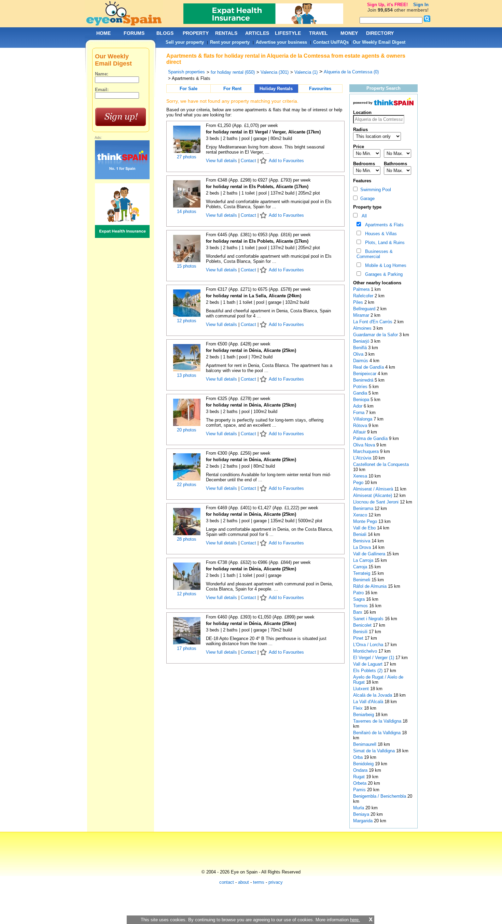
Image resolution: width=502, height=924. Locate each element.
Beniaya (362, 814)
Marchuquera (366, 451)
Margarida (363, 820)
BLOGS (164, 33)
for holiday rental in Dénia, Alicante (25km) (251, 350)
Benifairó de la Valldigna (377, 732)
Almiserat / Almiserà (373, 489)
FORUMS (134, 33)
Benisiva (362, 540)
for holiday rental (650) (233, 72)
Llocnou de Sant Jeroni (376, 501)
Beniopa (362, 399)
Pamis (360, 789)
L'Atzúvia (363, 457)
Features (362, 180)
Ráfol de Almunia (370, 586)
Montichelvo (365, 651)
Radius (360, 129)
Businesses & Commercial (375, 254)
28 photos (186, 539)
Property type (367, 207)
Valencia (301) (275, 72)
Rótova (360, 425)
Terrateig (362, 573)
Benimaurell (365, 744)
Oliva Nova (364, 444)
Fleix (358, 708)
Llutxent (361, 688)
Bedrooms (364, 163)
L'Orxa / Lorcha (369, 644)
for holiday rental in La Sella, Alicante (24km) (253, 295)
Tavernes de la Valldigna (378, 721)
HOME (103, 33)
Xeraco (360, 514)
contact (226, 882)
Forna (359, 412)
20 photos (186, 429)
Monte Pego (365, 521)
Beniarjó (362, 341)
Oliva (359, 354)
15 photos (186, 266)
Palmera (362, 289)
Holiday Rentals (276, 88)
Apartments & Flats (383, 224)
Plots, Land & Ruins (383, 242)
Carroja (360, 566)
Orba (358, 757)
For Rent (232, 88)
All (363, 215)
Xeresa (360, 476)
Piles (358, 302)
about (243, 882)
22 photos (186, 484)
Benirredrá (364, 380)
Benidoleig (364, 763)
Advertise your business (281, 42)
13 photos (186, 375)
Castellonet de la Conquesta (381, 464)
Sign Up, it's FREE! (387, 4)
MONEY (349, 33)
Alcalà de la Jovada (373, 695)
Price (358, 146)
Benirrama (364, 508)
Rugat (359, 776)
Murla (359, 807)
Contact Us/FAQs (331, 42)
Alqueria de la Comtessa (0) (351, 71)
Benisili (361, 631)
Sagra (359, 599)
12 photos (186, 320)
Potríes (361, 386)
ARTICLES (257, 33)
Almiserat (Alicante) (373, 495)
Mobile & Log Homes (384, 265)
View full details (222, 160)
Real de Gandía (369, 367)
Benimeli (362, 579)
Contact (248, 160)
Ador (358, 406)
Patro (359, 592)
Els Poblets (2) (367, 670)
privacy (275, 882)
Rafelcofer (364, 295)
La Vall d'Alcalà (369, 701)
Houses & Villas (379, 233)
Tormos (361, 605)
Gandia (360, 393)
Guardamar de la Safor (376, 334)
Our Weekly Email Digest (379, 42)
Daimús (361, 360)
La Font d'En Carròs (373, 321)
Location (362, 112)
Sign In (421, 4)
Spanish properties (186, 71)
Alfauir (360, 432)
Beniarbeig (364, 714)
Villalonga (363, 419)
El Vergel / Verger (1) (373, 657)
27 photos (186, 156)
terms (258, 882)
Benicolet (363, 625)
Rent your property (230, 42)
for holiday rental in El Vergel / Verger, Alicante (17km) (263, 131)
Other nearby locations (377, 282)
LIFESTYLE (288, 33)
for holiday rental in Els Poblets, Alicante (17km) (257, 186)
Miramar (362, 315)
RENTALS (226, 33)
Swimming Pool (374, 189)
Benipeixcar (365, 373)
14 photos (186, 211)
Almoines (363, 328)
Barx (358, 612)
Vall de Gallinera (370, 553)
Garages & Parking (382, 274)
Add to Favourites (286, 160)
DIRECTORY (380, 33)
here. (355, 919)
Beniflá (360, 347)
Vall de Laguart (368, 664)
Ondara (361, 770)
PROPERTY (196, 33)
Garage (366, 198)
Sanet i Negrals (369, 618)
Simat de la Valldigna (374, 750)
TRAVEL (318, 33)
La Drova (362, 547)
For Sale (188, 88)
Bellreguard (365, 308)
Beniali (360, 534)
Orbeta (360, 783)
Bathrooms (395, 163)
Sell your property (185, 42)
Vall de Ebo (365, 527)
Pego (359, 482)
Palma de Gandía (371, 438)
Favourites (320, 88)
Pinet (359, 638)
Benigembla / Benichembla (380, 796)
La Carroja (364, 560)
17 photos (186, 648)
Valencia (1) (306, 72)
